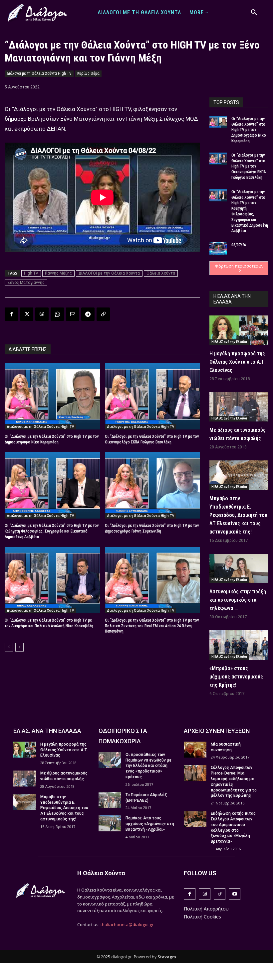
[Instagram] (204, 894)
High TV (31, 273)
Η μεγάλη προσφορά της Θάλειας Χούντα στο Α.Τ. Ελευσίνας (237, 361)
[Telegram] (88, 314)
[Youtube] (234, 894)
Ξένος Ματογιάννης (26, 282)
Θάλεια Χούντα (160, 273)
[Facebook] (11, 314)
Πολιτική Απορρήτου (206, 908)
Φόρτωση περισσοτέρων (239, 266)
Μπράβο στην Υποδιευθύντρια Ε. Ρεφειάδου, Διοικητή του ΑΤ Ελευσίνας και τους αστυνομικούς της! (238, 515)
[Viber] (42, 314)
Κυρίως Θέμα (88, 73)
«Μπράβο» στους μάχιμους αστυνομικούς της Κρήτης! (236, 676)
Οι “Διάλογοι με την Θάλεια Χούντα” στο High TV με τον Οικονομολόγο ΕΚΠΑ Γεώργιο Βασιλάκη (248, 166)
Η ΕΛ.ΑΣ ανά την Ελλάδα (229, 342)
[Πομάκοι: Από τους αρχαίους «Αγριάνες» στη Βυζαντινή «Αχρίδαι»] (110, 823)
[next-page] (19, 647)
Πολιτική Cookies (202, 916)
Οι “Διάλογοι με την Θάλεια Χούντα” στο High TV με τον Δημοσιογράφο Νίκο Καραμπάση (248, 129)
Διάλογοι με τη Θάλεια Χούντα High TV (39, 73)
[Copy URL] (103, 314)
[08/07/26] (218, 248)
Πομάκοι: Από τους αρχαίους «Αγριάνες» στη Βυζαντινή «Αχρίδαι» (150, 824)
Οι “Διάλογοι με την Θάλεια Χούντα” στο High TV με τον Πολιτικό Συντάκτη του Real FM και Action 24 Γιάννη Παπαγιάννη (152, 626)
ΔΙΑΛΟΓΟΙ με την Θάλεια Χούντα (109, 273)
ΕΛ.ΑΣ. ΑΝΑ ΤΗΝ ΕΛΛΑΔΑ (47, 730)
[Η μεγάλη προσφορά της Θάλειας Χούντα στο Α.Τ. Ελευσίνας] (238, 330)
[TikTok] (219, 894)
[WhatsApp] (57, 314)
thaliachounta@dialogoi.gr (127, 924)
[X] (26, 314)
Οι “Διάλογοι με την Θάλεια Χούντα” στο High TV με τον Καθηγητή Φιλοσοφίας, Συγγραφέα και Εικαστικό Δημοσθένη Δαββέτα (52, 531)
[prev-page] (9, 647)
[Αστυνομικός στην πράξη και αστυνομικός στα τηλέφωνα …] (238, 568)
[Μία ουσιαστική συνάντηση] (195, 750)
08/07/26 (238, 245)
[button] (254, 13)
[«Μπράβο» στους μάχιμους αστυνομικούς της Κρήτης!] (238, 645)
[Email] (72, 314)
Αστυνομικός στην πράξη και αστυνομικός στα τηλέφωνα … (237, 599)
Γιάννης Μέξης (58, 273)
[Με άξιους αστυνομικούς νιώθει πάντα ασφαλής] (238, 407)
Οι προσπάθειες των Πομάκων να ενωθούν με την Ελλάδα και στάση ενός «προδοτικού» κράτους (148, 765)
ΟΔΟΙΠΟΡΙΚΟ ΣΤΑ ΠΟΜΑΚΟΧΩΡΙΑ (123, 736)
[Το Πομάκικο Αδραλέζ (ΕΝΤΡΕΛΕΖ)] (110, 800)
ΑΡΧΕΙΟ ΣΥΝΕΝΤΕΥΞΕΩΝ (217, 730)
